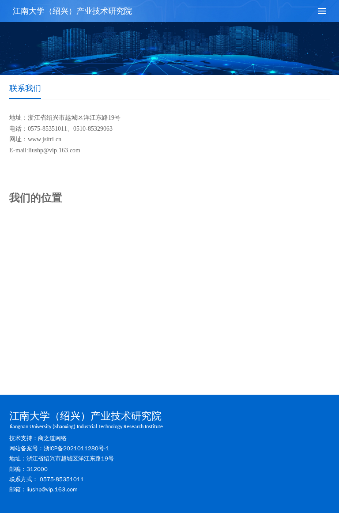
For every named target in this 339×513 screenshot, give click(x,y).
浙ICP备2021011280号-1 (76, 448)
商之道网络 (52, 438)
